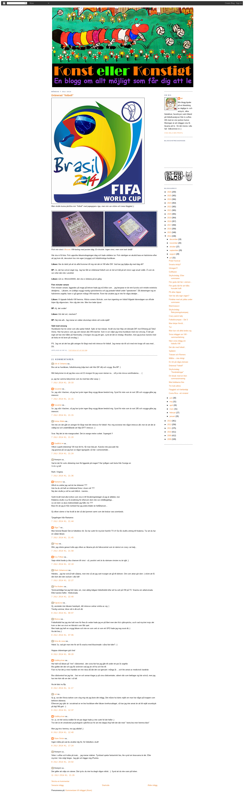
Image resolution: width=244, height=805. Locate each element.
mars (172, 409)
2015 (169, 232)
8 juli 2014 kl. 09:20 (62, 654)
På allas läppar (175, 292)
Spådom (172, 351)
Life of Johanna (60, 364)
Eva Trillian (58, 557)
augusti (173, 254)
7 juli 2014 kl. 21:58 (62, 551)
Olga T (57, 527)
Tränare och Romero (177, 355)
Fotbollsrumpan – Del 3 (178, 320)
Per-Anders (58, 586)
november (174, 243)
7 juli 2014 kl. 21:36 (62, 476)
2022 (169, 207)
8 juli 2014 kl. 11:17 (62, 688)
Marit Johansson (61, 570)
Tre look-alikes (175, 386)
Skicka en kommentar (60, 781)
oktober (173, 247)
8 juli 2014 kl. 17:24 (62, 746)
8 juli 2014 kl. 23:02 (62, 762)
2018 (169, 221)
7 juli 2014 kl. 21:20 (62, 437)
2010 (169, 432)
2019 (169, 218)
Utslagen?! (173, 268)
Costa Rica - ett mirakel (178, 393)
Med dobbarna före (176, 382)
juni (171, 398)
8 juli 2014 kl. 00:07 (62, 613)
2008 (169, 439)
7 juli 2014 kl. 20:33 (62, 383)
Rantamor (58, 482)
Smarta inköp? (175, 264)
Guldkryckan (59, 660)
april (172, 405)
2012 (169, 424)
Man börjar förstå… (177, 323)
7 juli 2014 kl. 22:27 (62, 580)
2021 (169, 210)
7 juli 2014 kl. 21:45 (62, 537)
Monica (57, 619)
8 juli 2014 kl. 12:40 (62, 732)
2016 (169, 229)
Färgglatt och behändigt (178, 389)
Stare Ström (59, 738)
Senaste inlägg (57, 785)
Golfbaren (173, 272)
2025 (169, 196)
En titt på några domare (178, 362)
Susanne (57, 389)
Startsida (105, 785)
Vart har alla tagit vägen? (179, 296)
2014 (169, 236)
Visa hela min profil (173, 133)
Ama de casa (59, 641)
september (174, 250)
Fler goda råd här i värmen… (180, 282)
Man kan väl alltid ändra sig (180, 331)
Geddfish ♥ (58, 443)
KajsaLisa (58, 603)
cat (55, 694)
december (174, 239)
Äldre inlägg (152, 785)
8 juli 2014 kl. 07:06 (62, 635)
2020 (169, 214)
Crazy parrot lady (176, 316)
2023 (169, 203)
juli (171, 258)
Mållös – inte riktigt (176, 358)
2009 (169, 435)
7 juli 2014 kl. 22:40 (62, 597)
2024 (169, 199)
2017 (169, 225)
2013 (169, 421)
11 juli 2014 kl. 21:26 (63, 775)
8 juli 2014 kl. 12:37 (62, 710)
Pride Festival (174, 261)
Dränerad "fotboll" (62, 95)
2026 (169, 192)
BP (182, 98)
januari (173, 416)
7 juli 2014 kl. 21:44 (62, 521)
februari (173, 413)
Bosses (68, 249)
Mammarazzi (174, 306)
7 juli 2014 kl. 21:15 (62, 399)
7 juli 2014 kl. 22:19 (62, 564)
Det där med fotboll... (177, 347)
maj (171, 402)
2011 (169, 428)
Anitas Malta (59, 421)
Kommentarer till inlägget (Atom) (79, 790)
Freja (56, 544)
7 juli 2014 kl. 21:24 (62, 453)
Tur (170, 327)
